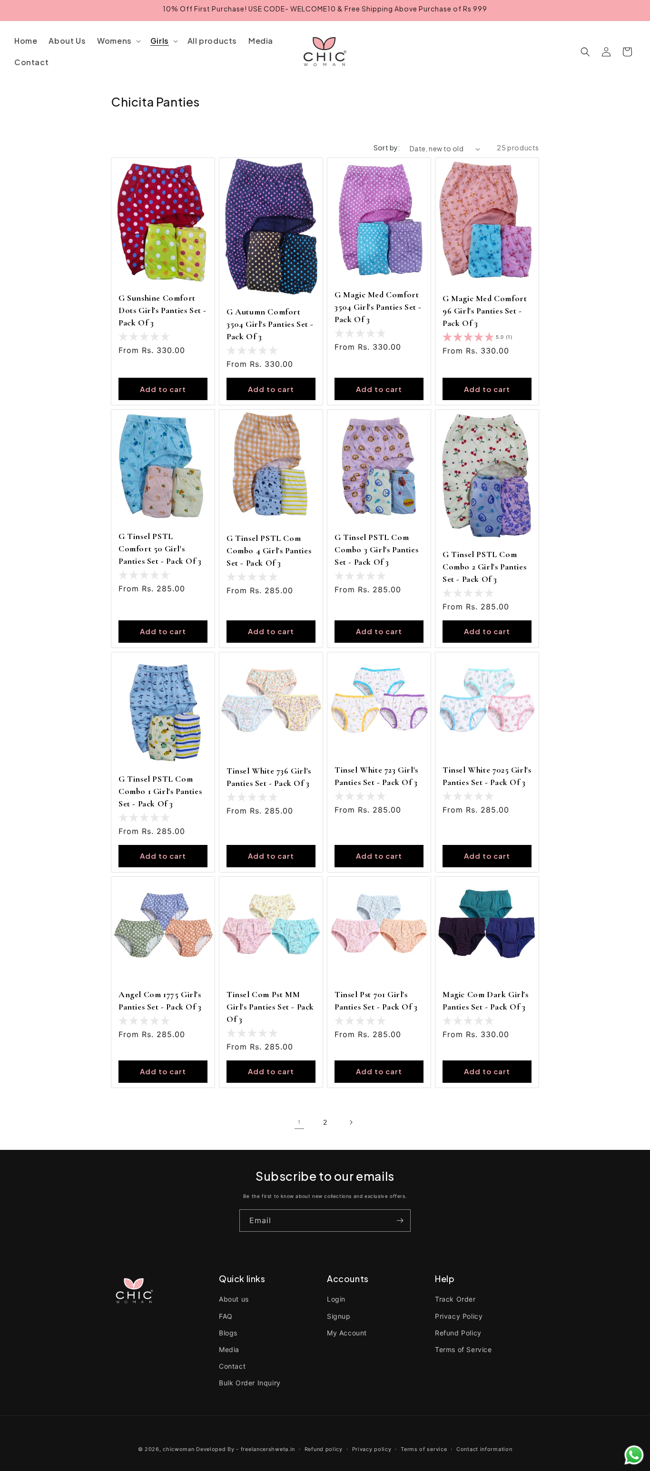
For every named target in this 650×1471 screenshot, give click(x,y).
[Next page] (350, 1122)
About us (234, 1299)
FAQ (226, 1316)
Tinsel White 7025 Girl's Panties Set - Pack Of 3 (487, 776)
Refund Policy (458, 1333)
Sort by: (387, 147)
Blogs (228, 1333)
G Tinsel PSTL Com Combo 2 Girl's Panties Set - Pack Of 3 (484, 566)
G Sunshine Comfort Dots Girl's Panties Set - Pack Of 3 (162, 310)
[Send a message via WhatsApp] (634, 1455)
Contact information (484, 1448)
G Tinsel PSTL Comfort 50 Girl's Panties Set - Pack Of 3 (160, 548)
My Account (347, 1333)
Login (336, 1299)
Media (229, 1349)
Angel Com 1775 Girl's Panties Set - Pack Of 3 (160, 1000)
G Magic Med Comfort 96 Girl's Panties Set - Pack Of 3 (485, 310)
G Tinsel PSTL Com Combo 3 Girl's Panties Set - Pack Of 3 (376, 549)
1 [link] (299, 1122)
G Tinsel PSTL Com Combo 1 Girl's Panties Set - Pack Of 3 (160, 791)
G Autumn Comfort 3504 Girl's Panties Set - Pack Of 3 (270, 324)
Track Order (455, 1299)
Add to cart (163, 388)
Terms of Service (463, 1349)
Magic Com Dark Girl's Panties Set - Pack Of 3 (486, 1000)
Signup (339, 1316)
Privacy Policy (459, 1316)
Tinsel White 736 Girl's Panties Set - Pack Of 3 (269, 776)
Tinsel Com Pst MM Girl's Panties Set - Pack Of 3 (270, 1006)
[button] (118, 41)
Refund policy (324, 1448)
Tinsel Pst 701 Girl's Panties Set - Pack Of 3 (376, 1000)
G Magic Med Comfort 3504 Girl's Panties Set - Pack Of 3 (378, 306)
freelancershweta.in (268, 1449)
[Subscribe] (399, 1220)
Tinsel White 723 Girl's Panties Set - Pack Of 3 (376, 776)
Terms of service (424, 1448)
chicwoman (178, 1449)
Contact (232, 1366)
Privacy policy (372, 1448)
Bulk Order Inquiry (250, 1383)
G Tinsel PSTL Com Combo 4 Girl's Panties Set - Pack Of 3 (269, 550)
